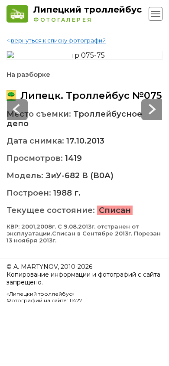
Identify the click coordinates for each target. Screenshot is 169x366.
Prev (151, 109)
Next (17, 109)
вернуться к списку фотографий (58, 40)
